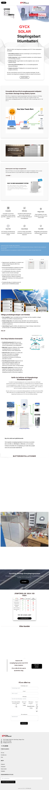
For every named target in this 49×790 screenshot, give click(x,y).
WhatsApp (24, 696)
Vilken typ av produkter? (30, 702)
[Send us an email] (4, 746)
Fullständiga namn (24, 685)
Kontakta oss (3, 754)
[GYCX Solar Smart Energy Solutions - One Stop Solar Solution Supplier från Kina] (24, 3)
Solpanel (3, 764)
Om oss (2, 752)
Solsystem (3, 766)
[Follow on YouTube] (7, 746)
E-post (24, 691)
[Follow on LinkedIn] (5, 746)
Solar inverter (4, 768)
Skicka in (24, 723)
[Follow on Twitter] (3, 746)
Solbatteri (3, 771)
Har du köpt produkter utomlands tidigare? (16, 702)
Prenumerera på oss (8, 781)
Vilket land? (24, 701)
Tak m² (36, 701)
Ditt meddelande (24, 714)
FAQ (2, 757)
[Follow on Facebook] (1, 746)
